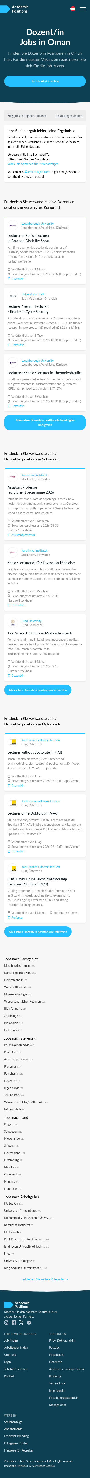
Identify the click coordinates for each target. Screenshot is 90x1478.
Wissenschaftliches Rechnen (24, 1001)
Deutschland (14, 1153)
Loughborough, (31, 227)
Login (7, 1362)
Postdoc (54, 1347)
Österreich (35, 744)
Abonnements (13, 1429)
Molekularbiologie (17, 994)
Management (57, 1405)
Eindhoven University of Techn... (26, 1246)
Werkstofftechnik (17, 987)
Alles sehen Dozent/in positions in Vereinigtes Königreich (45, 422)
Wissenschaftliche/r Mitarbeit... (26, 1102)
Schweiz (11, 1145)
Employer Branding (16, 1436)
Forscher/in (13, 1073)
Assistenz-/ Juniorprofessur (66, 1369)
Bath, (25, 298)
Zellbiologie (13, 1016)
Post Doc (12, 1052)
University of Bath (33, 294)
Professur (16, 917)
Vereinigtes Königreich (55, 227)
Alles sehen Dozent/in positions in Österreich (38, 932)
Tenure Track (14, 1095)
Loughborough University (37, 223)
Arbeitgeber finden (16, 1347)
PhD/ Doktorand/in (19, 1045)
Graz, (25, 744)
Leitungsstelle (14, 1109)
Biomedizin (13, 1023)
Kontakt (9, 1376)
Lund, (25, 625)
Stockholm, (29, 479)
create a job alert (39, 172)
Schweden (43, 479)
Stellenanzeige (13, 1422)
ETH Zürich (13, 1232)
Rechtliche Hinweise (15, 1466)
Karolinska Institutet (34, 475)
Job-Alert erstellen (47, 81)
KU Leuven (13, 1203)
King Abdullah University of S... (25, 1268)
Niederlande (14, 1138)
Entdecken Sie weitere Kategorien (44, 1279)
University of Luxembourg (22, 1210)
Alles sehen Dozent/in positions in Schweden (38, 690)
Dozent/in (17, 278)
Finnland (11, 1181)
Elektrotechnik (15, 980)
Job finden (11, 1340)
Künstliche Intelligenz (20, 972)
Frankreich (12, 1189)
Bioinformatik (15, 1008)
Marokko (11, 1167)
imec (9, 1253)
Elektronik (13, 1030)
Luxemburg (13, 1160)
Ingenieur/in (13, 1088)
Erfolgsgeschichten (16, 1443)
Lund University (31, 621)
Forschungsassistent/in (63, 1397)
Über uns (10, 1355)
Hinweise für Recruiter (18, 1450)
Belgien (11, 1124)
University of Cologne (19, 1261)
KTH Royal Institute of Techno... (26, 1239)
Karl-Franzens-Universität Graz (40, 740)
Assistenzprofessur (22, 535)
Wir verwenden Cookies (41, 1466)
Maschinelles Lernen (19, 965)
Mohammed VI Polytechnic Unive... (28, 1217)
